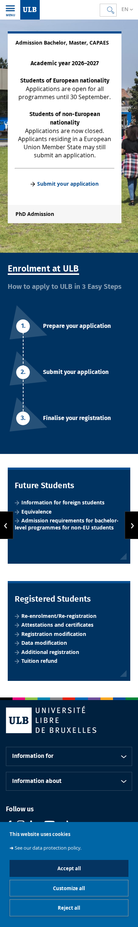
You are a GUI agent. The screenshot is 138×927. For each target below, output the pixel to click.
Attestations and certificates (57, 624)
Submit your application (68, 183)
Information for (32, 756)
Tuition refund (39, 660)
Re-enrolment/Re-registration (58, 615)
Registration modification (53, 633)
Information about (36, 781)
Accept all (69, 868)
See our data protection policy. (48, 848)
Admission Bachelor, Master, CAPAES (62, 42)
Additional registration (51, 651)
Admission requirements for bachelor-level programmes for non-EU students (66, 524)
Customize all (69, 888)
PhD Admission (34, 214)
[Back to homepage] (30, 10)
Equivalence (36, 511)
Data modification (44, 642)
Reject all (69, 908)
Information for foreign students (63, 502)
